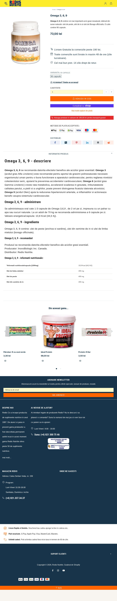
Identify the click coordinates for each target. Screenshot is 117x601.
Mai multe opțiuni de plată (82, 111)
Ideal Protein (46, 352)
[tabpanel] (21, 340)
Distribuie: (55, 138)
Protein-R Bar (84, 352)
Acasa (54, 9)
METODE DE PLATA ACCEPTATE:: (65, 126)
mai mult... (6, 457)
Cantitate (55, 88)
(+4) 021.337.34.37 (15, 498)
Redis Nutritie (57, 565)
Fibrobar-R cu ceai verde (14, 352)
